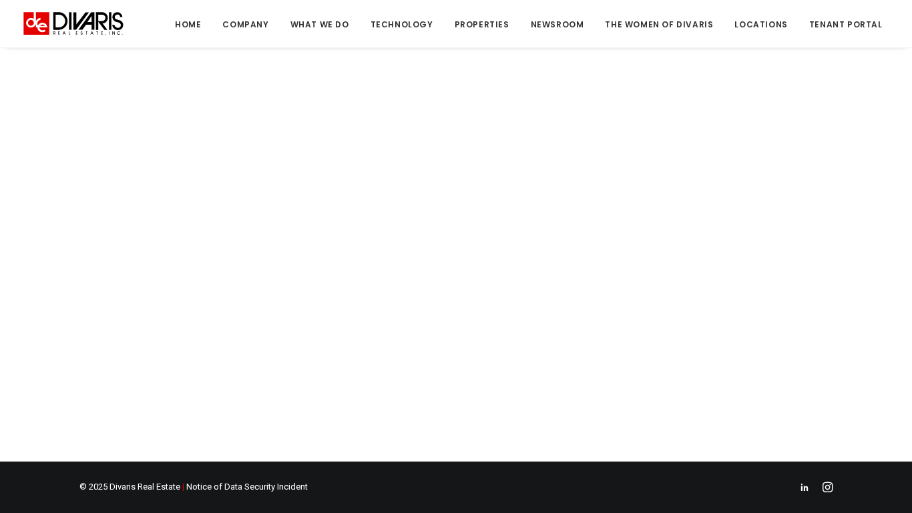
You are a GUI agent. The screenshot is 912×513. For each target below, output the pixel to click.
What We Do (319, 24)
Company (245, 24)
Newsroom (557, 24)
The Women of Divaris (659, 24)
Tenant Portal (846, 24)
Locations (760, 24)
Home (188, 24)
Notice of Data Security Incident (247, 487)
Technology (402, 24)
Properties (482, 24)
